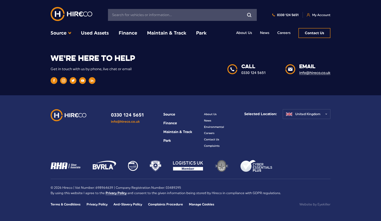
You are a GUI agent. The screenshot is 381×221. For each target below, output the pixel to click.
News (264, 33)
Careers (284, 33)
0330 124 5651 (288, 15)
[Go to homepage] (71, 15)
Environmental (214, 127)
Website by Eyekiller (314, 204)
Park (201, 33)
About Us (244, 33)
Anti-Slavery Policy (128, 204)
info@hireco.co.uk (125, 122)
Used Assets (95, 33)
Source (58, 33)
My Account (321, 15)
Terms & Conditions (66, 204)
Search (249, 15)
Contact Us (314, 33)
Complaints (211, 146)
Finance (128, 33)
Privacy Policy (116, 193)
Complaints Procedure (165, 204)
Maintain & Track (166, 33)
